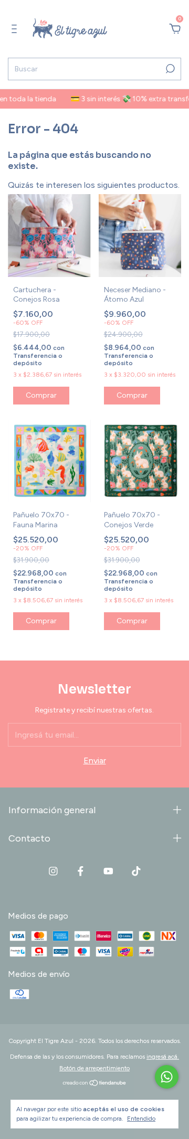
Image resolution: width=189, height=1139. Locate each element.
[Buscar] (169, 69)
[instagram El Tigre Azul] (53, 871)
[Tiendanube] (95, 1084)
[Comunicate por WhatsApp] (166, 1077)
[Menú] (16, 29)
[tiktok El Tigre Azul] (136, 871)
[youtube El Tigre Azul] (108, 871)
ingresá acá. (162, 1056)
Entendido (141, 1118)
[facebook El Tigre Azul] (81, 871)
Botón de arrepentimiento (94, 1068)
